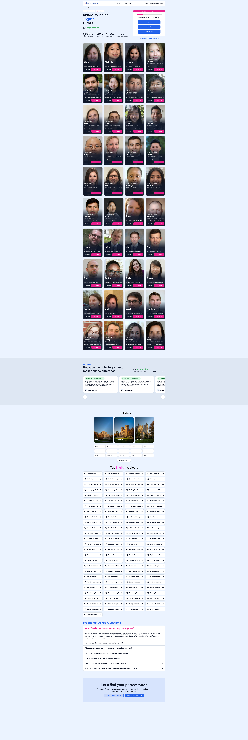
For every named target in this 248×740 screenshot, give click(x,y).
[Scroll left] (85, 397)
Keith (107, 247)
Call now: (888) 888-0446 (152, 3)
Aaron (149, 155)
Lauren (150, 62)
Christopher (131, 93)
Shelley (108, 309)
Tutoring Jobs (127, 3)
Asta (107, 216)
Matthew (151, 309)
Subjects (119, 3)
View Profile (87, 69)
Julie (128, 124)
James (87, 216)
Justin (108, 124)
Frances (87, 340)
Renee (87, 309)
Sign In (161, 3)
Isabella (129, 62)
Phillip (108, 340)
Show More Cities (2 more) (124, 460)
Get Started (96, 69)
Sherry (150, 278)
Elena (86, 62)
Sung (86, 155)
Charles (129, 155)
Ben (148, 247)
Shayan (87, 93)
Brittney (108, 278)
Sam (86, 278)
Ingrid (108, 93)
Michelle (109, 62)
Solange (129, 185)
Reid (107, 185)
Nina (86, 185)
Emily (128, 278)
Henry (150, 93)
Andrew (150, 216)
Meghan (129, 340)
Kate (149, 340)
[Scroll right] (163, 397)
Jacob (129, 309)
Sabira (150, 185)
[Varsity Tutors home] (91, 3)
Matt (128, 247)
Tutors (84, 7)
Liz (106, 155)
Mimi (86, 124)
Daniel (150, 124)
